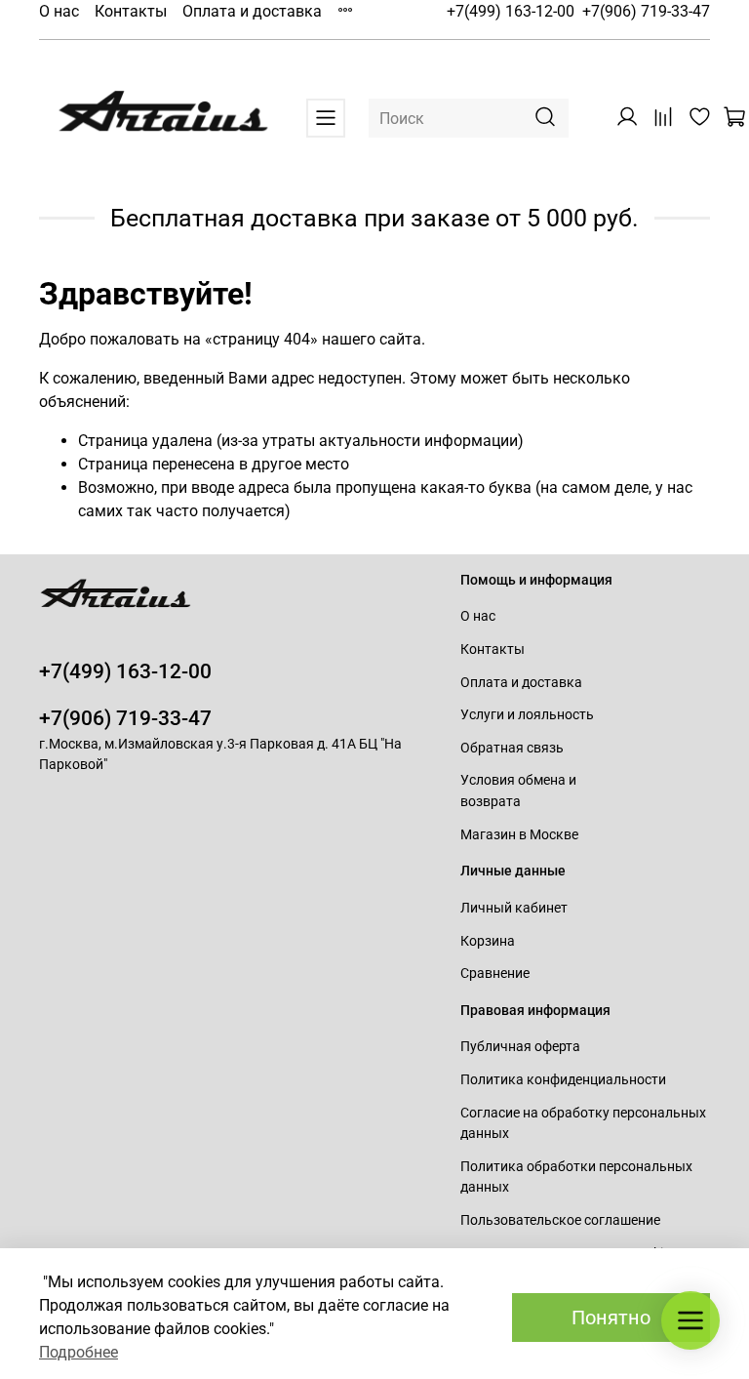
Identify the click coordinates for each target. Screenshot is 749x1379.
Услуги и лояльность (527, 715)
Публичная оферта (520, 1046)
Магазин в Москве (519, 835)
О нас (59, 11)
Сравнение (495, 973)
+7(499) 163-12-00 (510, 11)
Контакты (131, 11)
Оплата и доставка (252, 11)
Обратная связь (512, 748)
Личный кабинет (514, 908)
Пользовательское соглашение (560, 1220)
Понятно (611, 1317)
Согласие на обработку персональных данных (583, 1124)
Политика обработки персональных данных (576, 1177)
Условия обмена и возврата (518, 791)
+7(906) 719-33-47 (646, 11)
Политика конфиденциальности (563, 1080)
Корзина (487, 941)
